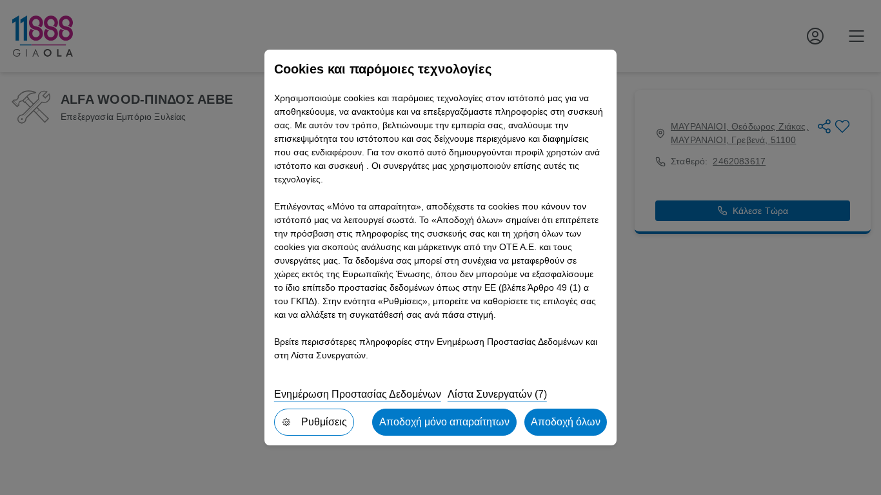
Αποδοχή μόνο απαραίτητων (444, 421)
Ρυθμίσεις (324, 421)
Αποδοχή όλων (565, 421)
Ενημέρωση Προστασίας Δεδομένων (357, 394)
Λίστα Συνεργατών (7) (497, 394)
